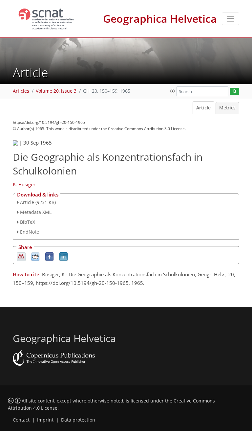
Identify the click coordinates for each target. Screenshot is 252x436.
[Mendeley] (21, 256)
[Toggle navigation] (230, 18)
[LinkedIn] (63, 256)
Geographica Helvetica (160, 18)
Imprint (45, 420)
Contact (21, 420)
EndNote (29, 232)
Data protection (78, 420)
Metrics (227, 108)
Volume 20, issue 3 (56, 91)
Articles (21, 91)
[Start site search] (234, 91)
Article (203, 108)
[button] (172, 91)
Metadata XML (36, 212)
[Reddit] (35, 256)
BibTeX (27, 222)
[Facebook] (49, 256)
